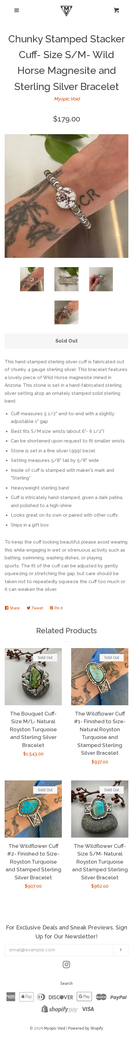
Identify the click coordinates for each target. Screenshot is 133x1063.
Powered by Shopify (85, 1028)
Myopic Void (66, 99)
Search (66, 983)
